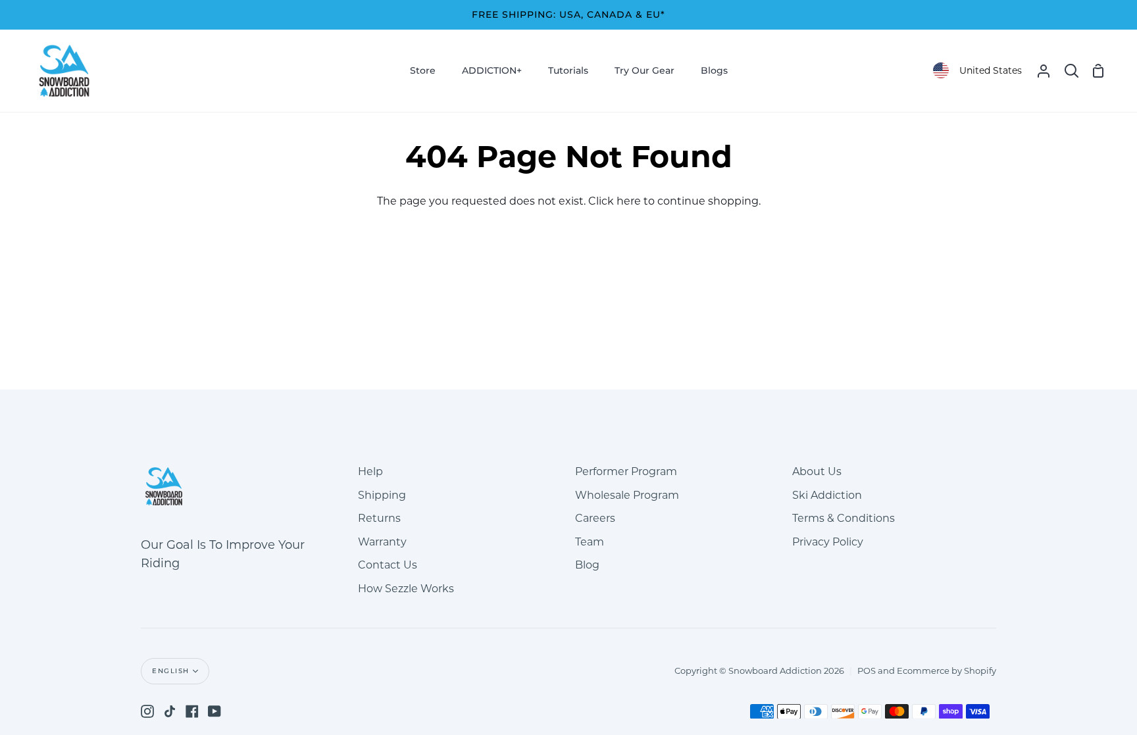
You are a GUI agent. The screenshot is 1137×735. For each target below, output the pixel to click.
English (171, 671)
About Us (817, 471)
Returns (379, 518)
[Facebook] (192, 711)
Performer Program (626, 471)
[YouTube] (214, 711)
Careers (595, 518)
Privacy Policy (827, 542)
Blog (587, 565)
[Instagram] (147, 711)
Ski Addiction (827, 495)
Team (589, 542)
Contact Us (387, 565)
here (629, 201)
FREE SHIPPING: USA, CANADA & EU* (568, 14)
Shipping (382, 495)
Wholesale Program (627, 495)
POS (866, 670)
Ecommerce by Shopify (946, 670)
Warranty (382, 542)
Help (370, 471)
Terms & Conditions (843, 518)
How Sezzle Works (406, 588)
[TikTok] (169, 711)
